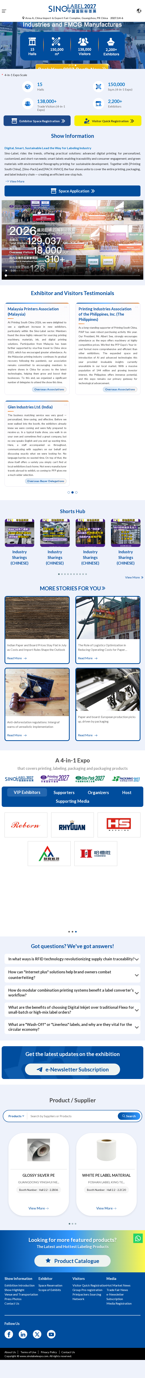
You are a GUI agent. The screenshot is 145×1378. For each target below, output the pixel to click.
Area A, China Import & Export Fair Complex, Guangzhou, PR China (67, 18)
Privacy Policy (49, 1352)
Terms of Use (28, 1352)
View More (16, 181)
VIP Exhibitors (27, 792)
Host (126, 792)
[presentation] (3, 40)
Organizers (98, 792)
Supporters (64, 792)
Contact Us (68, 1352)
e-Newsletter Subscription (77, 1069)
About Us (10, 1352)
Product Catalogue (76, 1261)
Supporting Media (72, 801)
